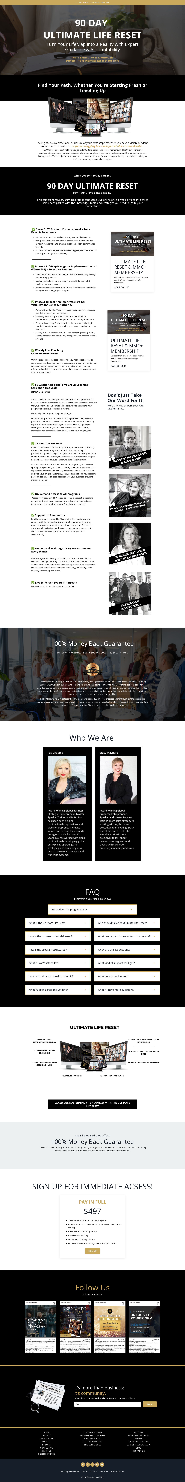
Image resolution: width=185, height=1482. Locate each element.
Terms (85, 1471)
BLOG (138, 1448)
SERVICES (46, 1444)
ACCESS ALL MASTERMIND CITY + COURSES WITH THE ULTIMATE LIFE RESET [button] (92, 1104)
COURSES (138, 1432)
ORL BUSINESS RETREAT (139, 1441)
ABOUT (46, 1435)
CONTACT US (138, 1451)
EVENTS (138, 1438)
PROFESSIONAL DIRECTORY (92, 1435)
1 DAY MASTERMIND (92, 1432)
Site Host (104, 1471)
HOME (46, 1432)
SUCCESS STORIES (46, 1454)
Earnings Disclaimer (70, 1471)
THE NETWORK (46, 1438)
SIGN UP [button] (92, 1251)
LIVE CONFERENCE (92, 1444)
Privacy (93, 1471)
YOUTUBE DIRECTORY (92, 1441)
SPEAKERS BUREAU (92, 1438)
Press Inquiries (117, 1471)
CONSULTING (46, 1448)
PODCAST (46, 1441)
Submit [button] (149, 1404)
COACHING (46, 1451)
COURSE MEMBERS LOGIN (138, 1444)
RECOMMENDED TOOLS (138, 1435)
